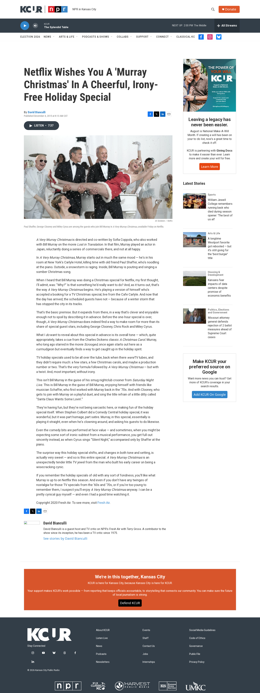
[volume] (35, 26)
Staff (146, 638)
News (47, 36)
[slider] (41, 25)
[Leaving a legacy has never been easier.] (209, 85)
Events (146, 630)
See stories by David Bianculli (65, 538)
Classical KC (185, 36)
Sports (212, 194)
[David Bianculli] (32, 531)
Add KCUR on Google (210, 394)
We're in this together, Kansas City (130, 576)
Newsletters (102, 662)
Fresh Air (103, 503)
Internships (149, 662)
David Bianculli (36, 112)
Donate (230, 9)
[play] (25, 26)
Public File (194, 654)
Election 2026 (30, 36)
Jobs (145, 654)
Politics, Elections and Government (218, 311)
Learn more (209, 166)
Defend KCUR (130, 603)
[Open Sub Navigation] (54, 36)
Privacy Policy (196, 662)
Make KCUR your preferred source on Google (209, 367)
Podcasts (101, 654)
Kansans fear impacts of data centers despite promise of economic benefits (219, 287)
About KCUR (103, 630)
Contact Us (149, 646)
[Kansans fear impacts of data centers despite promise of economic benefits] (194, 278)
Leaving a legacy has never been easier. (209, 122)
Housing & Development (215, 273)
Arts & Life (66, 36)
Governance (196, 646)
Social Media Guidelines (202, 630)
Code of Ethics (197, 638)
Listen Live (102, 638)
